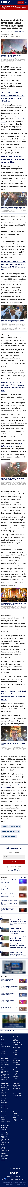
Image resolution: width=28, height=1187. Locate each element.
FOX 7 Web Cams (17, 1095)
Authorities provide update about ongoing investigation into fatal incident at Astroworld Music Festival (13, 322)
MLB (2, 1117)
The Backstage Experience (5, 1078)
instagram (14, 1168)
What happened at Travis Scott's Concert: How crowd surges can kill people (13, 604)
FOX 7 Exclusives (16, 1059)
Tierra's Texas (4, 1062)
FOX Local (4, 1058)
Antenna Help (4, 1107)
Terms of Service (15, 870)
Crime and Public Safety (10, 831)
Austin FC (3, 1116)
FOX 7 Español (5, 1064)
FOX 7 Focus (16, 1066)
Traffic (3, 1041)
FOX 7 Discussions (16, 1075)
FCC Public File (5, 1104)
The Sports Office (5, 1066)
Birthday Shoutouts (15, 1039)
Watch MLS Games (4, 1159)
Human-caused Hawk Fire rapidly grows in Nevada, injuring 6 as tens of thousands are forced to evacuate (9, 902)
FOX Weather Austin (4, 1068)
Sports (3, 1112)
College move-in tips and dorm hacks (8, 1007)
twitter (11, 1168)
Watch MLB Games (4, 1136)
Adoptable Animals (15, 1051)
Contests (15, 1054)
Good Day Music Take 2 (5, 1075)
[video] (23, 981)
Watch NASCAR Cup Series (5, 1140)
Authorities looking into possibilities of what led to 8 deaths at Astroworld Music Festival (13, 208)
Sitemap (3, 1053)
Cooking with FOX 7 (17, 1045)
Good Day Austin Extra (5, 1071)
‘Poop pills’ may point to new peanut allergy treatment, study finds (9, 888)
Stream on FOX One (5, 1126)
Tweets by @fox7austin (7, 1030)
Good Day (16, 1037)
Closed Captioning (4, 1101)
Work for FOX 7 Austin (5, 1096)
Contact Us (4, 1087)
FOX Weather (16, 1097)
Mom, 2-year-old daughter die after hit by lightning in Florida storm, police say (8, 881)
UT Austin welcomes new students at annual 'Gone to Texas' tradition (8, 909)
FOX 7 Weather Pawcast (16, 1086)
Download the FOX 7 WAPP (16, 1089)
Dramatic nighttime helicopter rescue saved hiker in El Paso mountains (18, 954)
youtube (17, 1168)
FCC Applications (5, 1106)
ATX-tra (15, 1078)
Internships (4, 1099)
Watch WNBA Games (4, 1156)
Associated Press (5, 34)
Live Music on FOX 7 (16, 1048)
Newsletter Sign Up (5, 1089)
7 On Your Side (16, 1064)
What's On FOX (5, 1085)
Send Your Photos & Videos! (17, 1092)
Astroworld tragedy (9, 836)
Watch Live (20, 2)
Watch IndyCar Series (5, 1143)
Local (2, 1039)
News (3, 1037)
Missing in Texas (17, 1073)
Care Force (15, 1071)
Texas (11, 34)
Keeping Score (16, 1042)
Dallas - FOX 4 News (16, 1116)
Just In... (4, 877)
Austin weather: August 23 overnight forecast (7, 980)
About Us (4, 1083)
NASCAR (3, 1119)
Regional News (16, 1113)
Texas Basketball (5, 1121)
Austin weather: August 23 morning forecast (7, 1000)
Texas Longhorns (5, 1114)
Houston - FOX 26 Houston (17, 1119)
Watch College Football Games (5, 1133)
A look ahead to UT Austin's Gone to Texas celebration (9, 987)
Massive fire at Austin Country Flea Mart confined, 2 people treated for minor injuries (8, 895)
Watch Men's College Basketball (4, 1147)
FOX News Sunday (4, 1050)
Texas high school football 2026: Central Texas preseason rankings (18, 938)
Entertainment (15, 827)
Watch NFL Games (4, 1130)
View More (22, 877)
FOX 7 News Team (4, 1093)
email (20, 1168)
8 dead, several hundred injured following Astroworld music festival (12, 55)
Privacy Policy (15, 869)
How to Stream (5, 1060)
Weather (16, 1083)
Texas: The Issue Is (17, 1068)
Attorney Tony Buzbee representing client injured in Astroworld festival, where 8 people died (13, 743)
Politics (3, 1044)
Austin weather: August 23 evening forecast (7, 994)
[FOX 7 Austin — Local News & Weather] (5, 2)
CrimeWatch (16, 1062)
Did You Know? (16, 1099)
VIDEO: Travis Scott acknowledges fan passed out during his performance (13, 478)
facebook (8, 1168)
